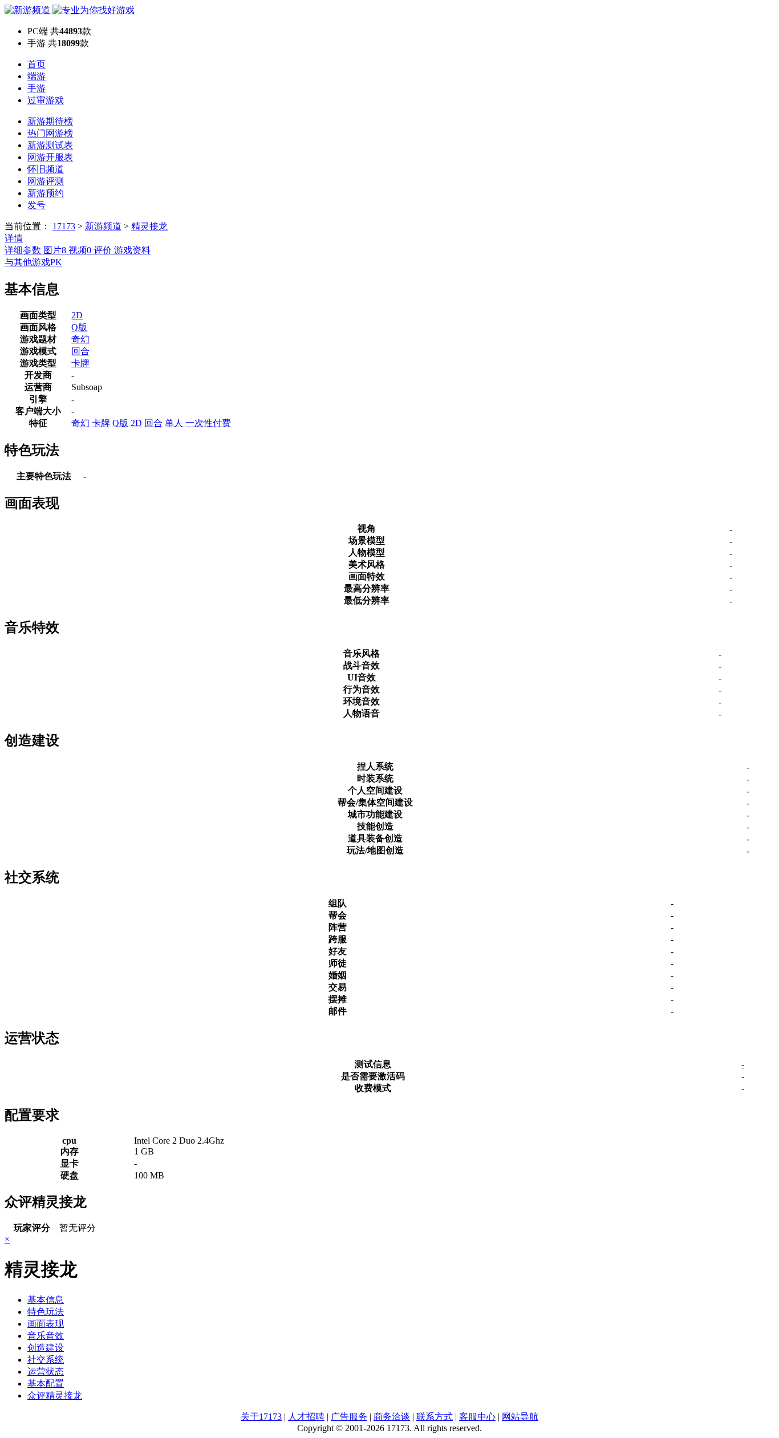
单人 (174, 423)
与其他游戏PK (33, 262)
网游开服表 (50, 157)
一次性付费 (208, 423)
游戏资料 (132, 250)
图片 (54, 250)
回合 (80, 351)
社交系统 (45, 1359)
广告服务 (349, 1416)
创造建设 (45, 1347)
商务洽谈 (392, 1416)
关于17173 (261, 1416)
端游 (36, 76)
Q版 (79, 327)
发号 (36, 205)
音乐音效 (45, 1335)
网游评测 (45, 181)
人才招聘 (306, 1416)
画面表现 (45, 1323)
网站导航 (520, 1416)
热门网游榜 (50, 133)
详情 (14, 238)
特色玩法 (45, 1312)
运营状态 (45, 1371)
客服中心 (477, 1416)
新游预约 (45, 193)
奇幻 (80, 339)
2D (77, 315)
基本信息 (45, 1300)
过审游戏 (45, 100)
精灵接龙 (149, 226)
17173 (63, 226)
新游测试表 (50, 145)
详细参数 (24, 250)
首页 (36, 64)
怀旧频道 (45, 169)
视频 (79, 250)
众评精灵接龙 (54, 1395)
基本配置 (45, 1383)
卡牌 (80, 363)
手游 (36, 88)
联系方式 (434, 1416)
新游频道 (103, 226)
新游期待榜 (50, 121)
